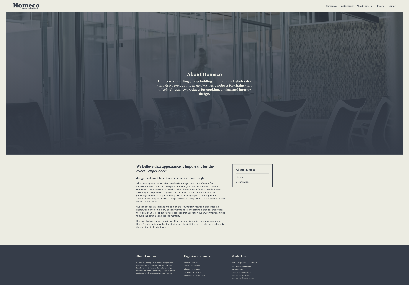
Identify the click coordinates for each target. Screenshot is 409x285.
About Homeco (364, 6)
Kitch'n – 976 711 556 (192, 266)
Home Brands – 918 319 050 (194, 275)
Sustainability (347, 5)
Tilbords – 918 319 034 (192, 269)
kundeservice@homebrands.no (243, 278)
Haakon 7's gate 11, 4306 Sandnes (244, 262)
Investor (381, 5)
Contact (392, 5)
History (239, 177)
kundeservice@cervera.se (241, 275)
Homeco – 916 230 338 (192, 262)
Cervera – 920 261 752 (192, 272)
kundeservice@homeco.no (241, 266)
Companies (331, 5)
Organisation (242, 182)
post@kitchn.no (237, 269)
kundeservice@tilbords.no (241, 272)
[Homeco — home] (26, 6)
